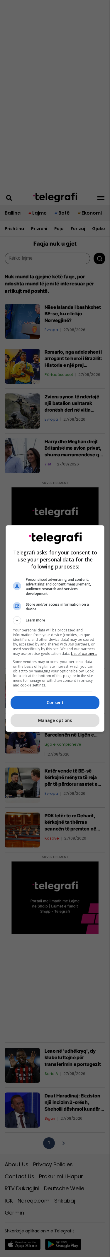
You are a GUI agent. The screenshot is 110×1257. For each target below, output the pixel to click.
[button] (55, 620)
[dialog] (55, 628)
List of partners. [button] (84, 653)
